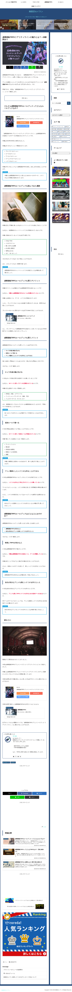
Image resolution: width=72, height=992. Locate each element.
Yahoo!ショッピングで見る (23, 126)
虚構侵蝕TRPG (7, 762)
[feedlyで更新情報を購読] (18, 756)
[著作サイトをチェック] (14, 756)
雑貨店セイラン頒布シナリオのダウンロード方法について (20, 977)
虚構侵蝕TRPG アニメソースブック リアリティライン (30, 118)
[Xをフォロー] (16, 756)
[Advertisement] (24, 776)
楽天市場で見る (36, 122)
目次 (23, 98)
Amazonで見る (23, 122)
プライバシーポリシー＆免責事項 (13, 969)
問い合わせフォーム (9, 973)
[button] (39, 67)
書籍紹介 (13, 762)
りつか (15, 736)
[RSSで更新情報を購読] (20, 756)
